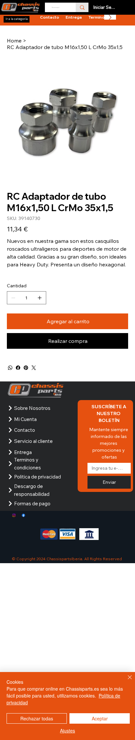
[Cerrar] (126, 681)
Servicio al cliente (33, 441)
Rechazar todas (36, 718)
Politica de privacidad (37, 477)
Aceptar (100, 718)
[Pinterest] (26, 367)
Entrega (23, 452)
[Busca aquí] (82, 7)
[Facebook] (18, 367)
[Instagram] (14, 515)
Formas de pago (32, 503)
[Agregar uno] (39, 297)
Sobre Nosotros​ (32, 408)
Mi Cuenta (25, 419)
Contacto (24, 430)
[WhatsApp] (10, 367)
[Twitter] (33, 367)
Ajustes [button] (67, 730)
